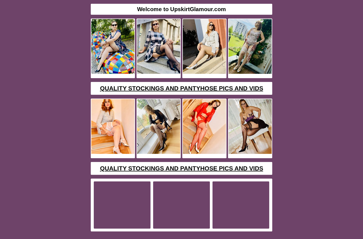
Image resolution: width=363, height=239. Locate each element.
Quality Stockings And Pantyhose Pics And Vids (181, 88)
